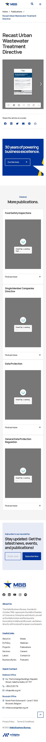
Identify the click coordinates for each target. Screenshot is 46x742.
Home (5, 11)
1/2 (8, 266)
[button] (32, 4)
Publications (16, 11)
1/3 (8, 105)
